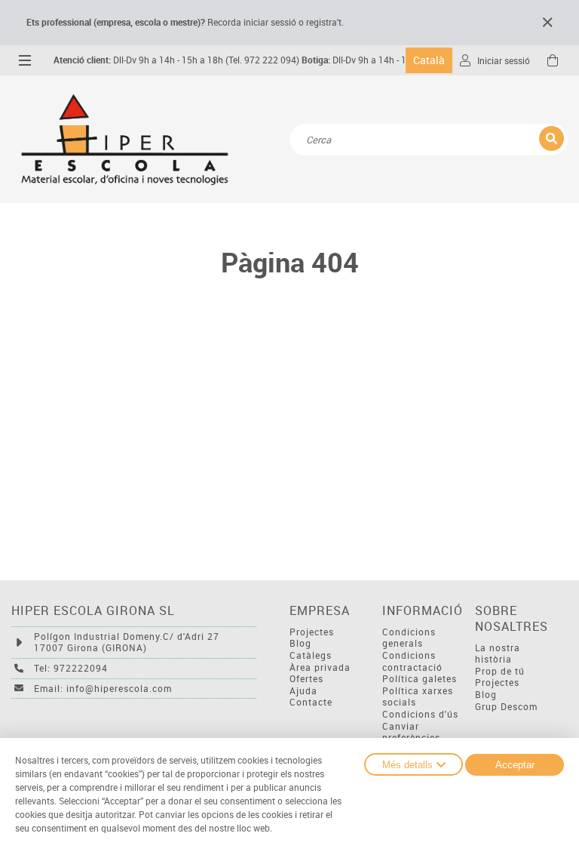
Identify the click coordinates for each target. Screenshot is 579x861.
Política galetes (419, 678)
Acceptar (515, 764)
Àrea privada (320, 667)
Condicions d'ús (420, 714)
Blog (300, 643)
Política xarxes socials (417, 697)
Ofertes (306, 678)
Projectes (312, 632)
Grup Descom (506, 706)
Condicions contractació (412, 661)
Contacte (311, 702)
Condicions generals (409, 638)
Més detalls (407, 764)
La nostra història (497, 654)
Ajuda (303, 690)
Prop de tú (500, 671)
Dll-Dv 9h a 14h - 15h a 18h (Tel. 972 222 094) (176, 60)
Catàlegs (311, 655)
